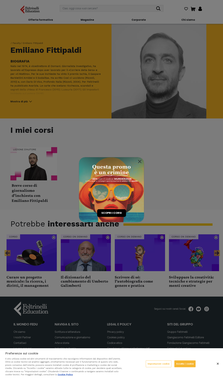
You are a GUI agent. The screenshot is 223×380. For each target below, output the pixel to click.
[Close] (139, 161)
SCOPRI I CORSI (111, 213)
